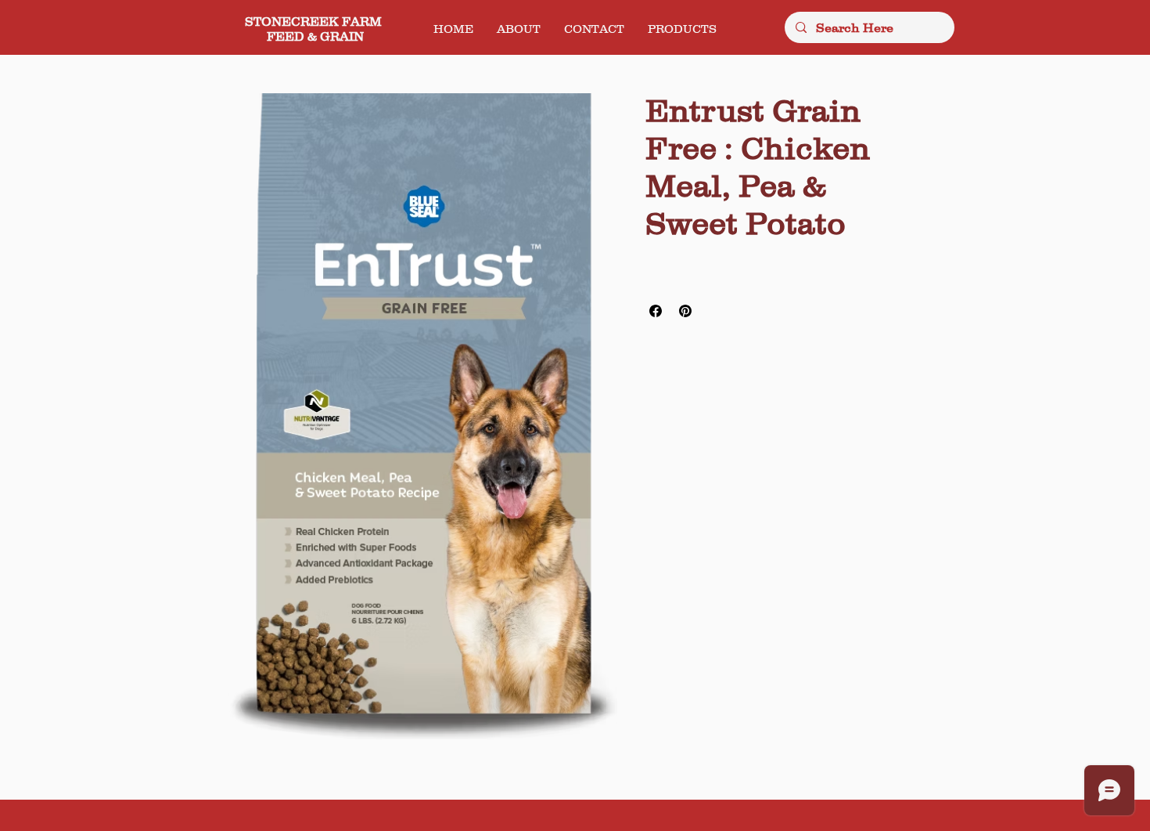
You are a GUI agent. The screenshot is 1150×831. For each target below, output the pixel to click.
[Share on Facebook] (655, 311)
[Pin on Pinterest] (685, 311)
